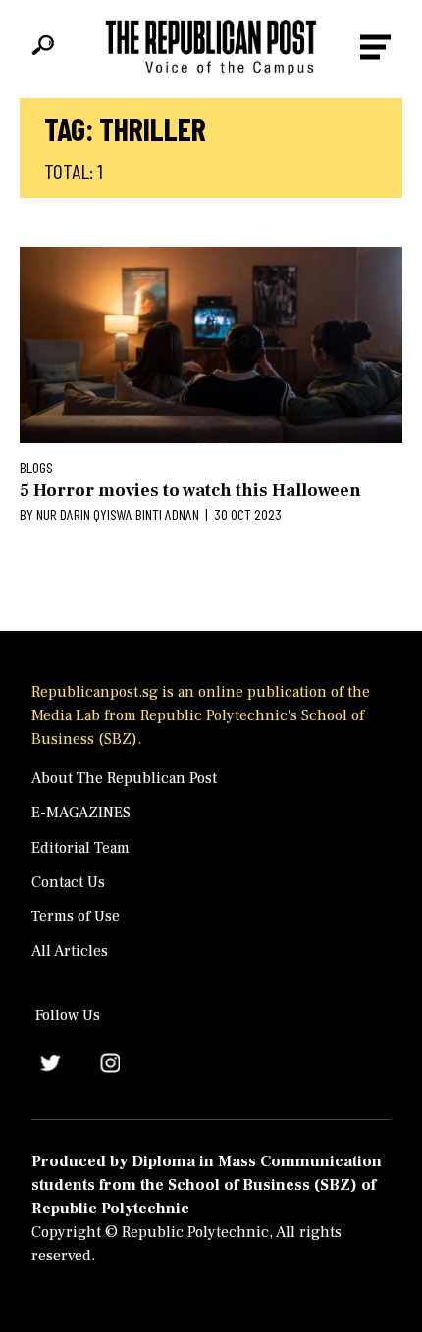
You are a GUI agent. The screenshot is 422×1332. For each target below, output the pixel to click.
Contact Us (68, 882)
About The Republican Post (124, 778)
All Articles (69, 951)
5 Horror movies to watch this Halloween (190, 490)
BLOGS (36, 467)
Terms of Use (75, 916)
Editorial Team (80, 848)
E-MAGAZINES (81, 812)
